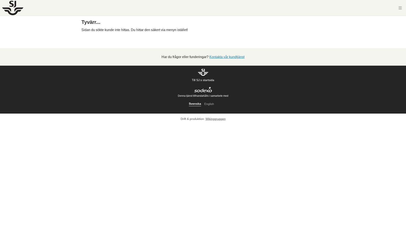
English (209, 104)
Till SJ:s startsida (203, 80)
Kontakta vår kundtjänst (226, 57)
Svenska (195, 103)
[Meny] (400, 8)
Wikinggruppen (216, 119)
